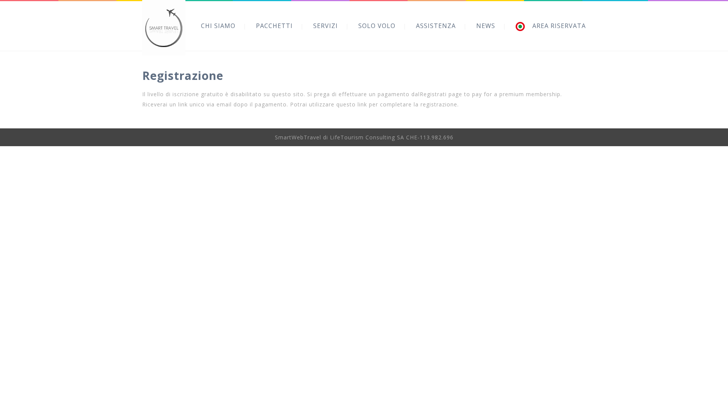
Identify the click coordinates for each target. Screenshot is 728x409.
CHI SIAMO (218, 26)
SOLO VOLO (376, 26)
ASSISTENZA (436, 26)
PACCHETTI (274, 26)
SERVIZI (325, 26)
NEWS (485, 26)
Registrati (433, 94)
